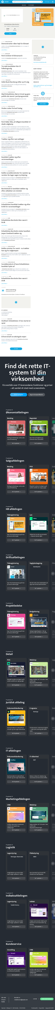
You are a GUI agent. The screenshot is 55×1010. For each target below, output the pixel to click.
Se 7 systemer (38, 588)
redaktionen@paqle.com (21, 1000)
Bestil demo (43, 104)
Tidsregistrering (13, 515)
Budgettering (34, 611)
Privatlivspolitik (34, 1008)
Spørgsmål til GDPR (49, 1008)
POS (31, 466)
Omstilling (11, 949)
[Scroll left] (2, 431)
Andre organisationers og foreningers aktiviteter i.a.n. (43, 86)
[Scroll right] (53, 431)
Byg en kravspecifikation (36, 395)
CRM (9, 805)
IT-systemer (31, 5)
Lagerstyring (11, 853)
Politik (3, 1002)
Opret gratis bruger (47, 999)
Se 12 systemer (15, 443)
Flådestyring (34, 853)
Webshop (33, 660)
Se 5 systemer (38, 733)
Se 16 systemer (15, 733)
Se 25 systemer (15, 975)
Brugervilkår (41, 1008)
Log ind (35, 999)
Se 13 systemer (38, 540)
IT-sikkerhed (34, 756)
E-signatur (33, 708)
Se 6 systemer (38, 637)
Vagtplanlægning (36, 563)
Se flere (16, 349)
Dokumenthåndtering (15, 708)
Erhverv (3, 1000)
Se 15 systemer (38, 492)
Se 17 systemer (15, 540)
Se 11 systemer (15, 830)
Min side (24, 5)
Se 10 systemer (38, 782)
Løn (31, 515)
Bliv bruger (47, 1)
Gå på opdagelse (18, 395)
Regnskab (33, 418)
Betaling (10, 418)
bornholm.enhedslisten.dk (40, 62)
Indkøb (32, 901)
